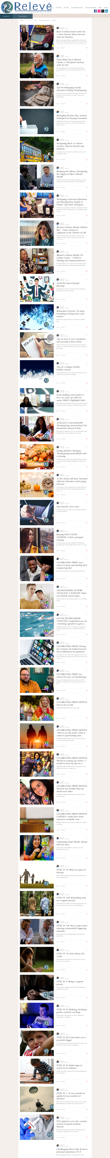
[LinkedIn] (106, 11)
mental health (29, 20)
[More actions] (87, 28)
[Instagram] (99, 11)
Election (54, 20)
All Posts (21, 20)
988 (35, 20)
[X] (102, 11)
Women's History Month (44, 20)
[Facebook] (95, 11)
